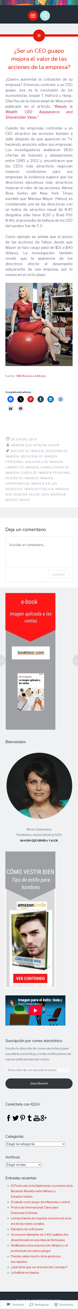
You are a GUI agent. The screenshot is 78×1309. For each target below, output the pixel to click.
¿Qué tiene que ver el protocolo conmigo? (39, 1267)
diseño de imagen (21, 478)
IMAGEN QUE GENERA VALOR (35, 445)
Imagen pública (39, 489)
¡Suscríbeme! (39, 1083)
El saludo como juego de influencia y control (40, 1202)
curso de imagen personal (46, 473)
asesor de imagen (27, 451)
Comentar (58, 574)
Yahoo (24, 500)
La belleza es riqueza (25, 1272)
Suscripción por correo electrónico (33, 1040)
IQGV (45, 494)
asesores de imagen (44, 462)
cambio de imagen (22, 467)
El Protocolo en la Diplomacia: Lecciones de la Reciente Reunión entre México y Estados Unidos (42, 1191)
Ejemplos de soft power (27, 1229)
